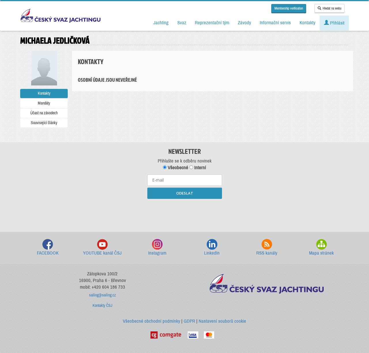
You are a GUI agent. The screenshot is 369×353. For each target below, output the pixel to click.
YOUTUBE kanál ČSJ (102, 253)
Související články (44, 123)
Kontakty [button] (307, 22)
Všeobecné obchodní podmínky (151, 321)
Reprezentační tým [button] (212, 22)
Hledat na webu (332, 8)
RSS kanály (266, 253)
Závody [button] (244, 22)
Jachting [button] (161, 22)
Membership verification (288, 8)
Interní (199, 167)
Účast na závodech (44, 113)
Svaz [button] (181, 22)
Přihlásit (336, 22)
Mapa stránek (321, 253)
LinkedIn (212, 253)
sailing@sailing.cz (102, 295)
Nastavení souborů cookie (222, 321)
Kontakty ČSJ (102, 305)
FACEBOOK (48, 253)
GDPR (189, 321)
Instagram (157, 253)
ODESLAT (184, 193)
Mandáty (44, 103)
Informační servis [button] (275, 22)
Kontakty (44, 93)
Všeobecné (177, 167)
